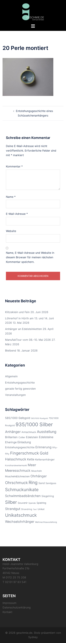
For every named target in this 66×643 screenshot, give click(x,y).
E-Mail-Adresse (17, 213)
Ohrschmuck (16, 482)
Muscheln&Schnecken (17, 476)
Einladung (24, 442)
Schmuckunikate (22, 489)
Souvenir (23, 502)
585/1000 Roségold (39, 418)
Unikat (41, 509)
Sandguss (51, 483)
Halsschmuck (15, 459)
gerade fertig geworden (20, 388)
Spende (32, 503)
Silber (11, 502)
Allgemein (11, 376)
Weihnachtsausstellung (46, 522)
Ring (33, 482)
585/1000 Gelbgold (17, 418)
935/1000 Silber (34, 424)
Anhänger (13, 432)
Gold (44, 453)
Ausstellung (46, 432)
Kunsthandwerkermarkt (16, 465)
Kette (30, 459)
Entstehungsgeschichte (20, 382)
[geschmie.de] (33, 11)
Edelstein (32, 437)
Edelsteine (46, 437)
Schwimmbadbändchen (23, 496)
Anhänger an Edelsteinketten (23, 329)
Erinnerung (43, 447)
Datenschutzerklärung (17, 607)
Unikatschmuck (21, 515)
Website (11, 231)
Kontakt (7, 612)
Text (35, 509)
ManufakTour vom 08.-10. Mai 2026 (28, 339)
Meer (32, 465)
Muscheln (36, 471)
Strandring (26, 509)
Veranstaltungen (15, 395)
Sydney (33, 637)
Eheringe (11, 442)
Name (11, 196)
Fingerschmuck (24, 453)
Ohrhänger (38, 476)
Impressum (9, 603)
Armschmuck (28, 432)
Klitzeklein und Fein (17, 312)
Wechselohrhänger (19, 522)
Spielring (41, 502)
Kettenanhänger (45, 459)
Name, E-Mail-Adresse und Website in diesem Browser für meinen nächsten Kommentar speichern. (30, 257)
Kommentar (14, 166)
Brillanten (11, 437)
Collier (21, 437)
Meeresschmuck (17, 471)
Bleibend (10, 350)
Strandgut (12, 509)
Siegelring (47, 496)
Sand (41, 483)
